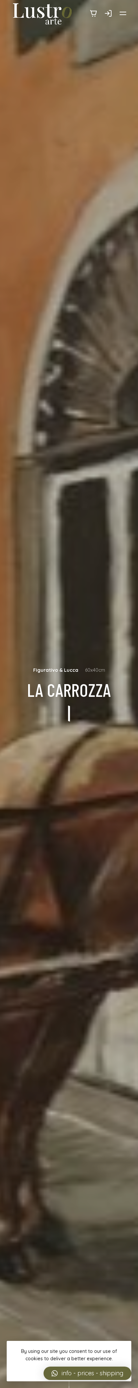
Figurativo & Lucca (55, 670)
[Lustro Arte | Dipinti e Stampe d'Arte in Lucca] (43, 14)
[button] (87, 1373)
